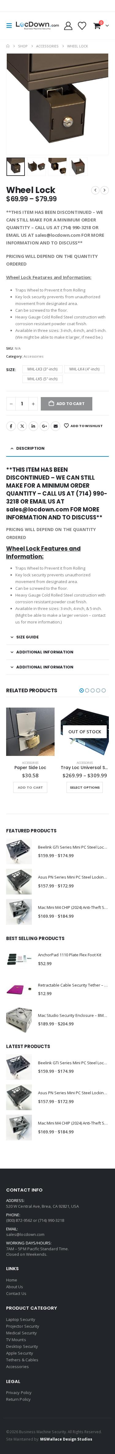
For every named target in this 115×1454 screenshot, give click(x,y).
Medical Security (21, 1333)
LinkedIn (33, 426)
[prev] (95, 190)
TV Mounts (16, 1339)
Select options (85, 787)
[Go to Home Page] (8, 46)
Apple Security (19, 1353)
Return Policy (18, 1399)
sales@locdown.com (25, 1234)
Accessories (33, 356)
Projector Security (22, 1326)
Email (55, 426)
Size (10, 369)
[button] (11, 25)
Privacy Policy (19, 1392)
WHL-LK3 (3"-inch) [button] (42, 369)
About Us (14, 1286)
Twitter (22, 426)
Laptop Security (20, 1319)
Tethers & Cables (22, 1360)
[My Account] (68, 26)
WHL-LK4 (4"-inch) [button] (84, 369)
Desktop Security (22, 1346)
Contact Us (16, 1293)
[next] (104, 190)
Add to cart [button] (30, 787)
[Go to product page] (30, 732)
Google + (44, 426)
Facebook (11, 426)
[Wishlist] (82, 26)
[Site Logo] (37, 26)
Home (11, 1280)
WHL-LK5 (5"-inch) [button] (42, 378)
